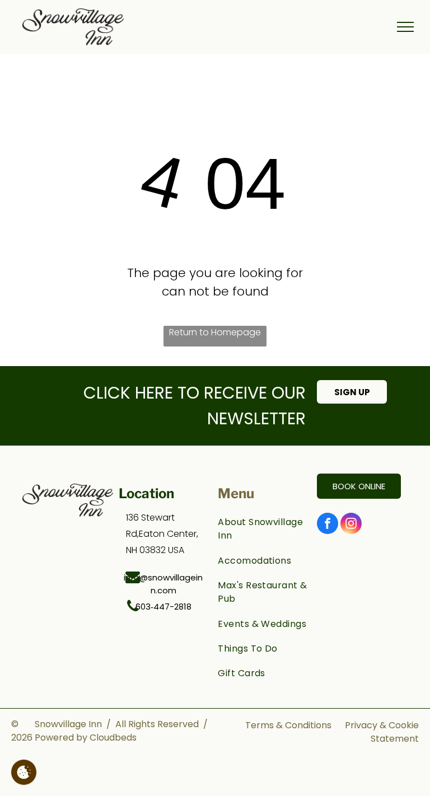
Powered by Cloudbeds (86, 737)
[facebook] (327, 525)
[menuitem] (263, 529)
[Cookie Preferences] (23, 772)
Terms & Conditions (288, 725)
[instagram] (351, 525)
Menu (236, 493)
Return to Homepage (215, 332)
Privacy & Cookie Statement (382, 732)
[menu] (405, 26)
